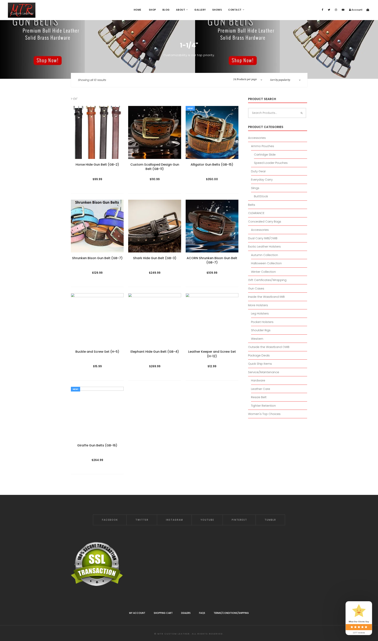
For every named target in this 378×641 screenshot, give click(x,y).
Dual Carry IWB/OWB (262, 238)
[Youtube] (343, 9)
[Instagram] (336, 9)
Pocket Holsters (262, 322)
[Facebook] (322, 9)
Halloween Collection (266, 263)
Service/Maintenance (263, 372)
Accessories (257, 138)
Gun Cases (256, 288)
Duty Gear (258, 171)
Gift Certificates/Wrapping (267, 280)
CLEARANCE (256, 213)
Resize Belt (259, 397)
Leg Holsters (260, 313)
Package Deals (259, 355)
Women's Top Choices (264, 414)
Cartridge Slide (265, 154)
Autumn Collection (264, 255)
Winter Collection (263, 272)
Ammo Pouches (262, 146)
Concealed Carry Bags (264, 221)
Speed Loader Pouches (271, 163)
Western (257, 339)
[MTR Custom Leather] (21, 10)
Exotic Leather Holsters (264, 246)
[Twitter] (329, 9)
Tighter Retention (263, 406)
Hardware (258, 380)
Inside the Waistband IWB (266, 297)
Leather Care (260, 389)
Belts (251, 205)
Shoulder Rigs (261, 330)
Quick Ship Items (260, 364)
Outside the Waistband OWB (268, 347)
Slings (255, 188)
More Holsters (258, 305)
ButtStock (261, 196)
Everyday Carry (262, 179)
